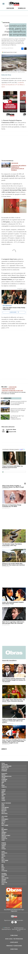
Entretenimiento (4, 819)
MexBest (3, 873)
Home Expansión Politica (6, 776)
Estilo (2, 817)
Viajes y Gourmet (4, 825)
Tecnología (3, 781)
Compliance (14, 942)
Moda (2, 857)
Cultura (3, 862)
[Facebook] (22, 49)
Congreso (3, 794)
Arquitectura (4, 769)
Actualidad (3, 844)
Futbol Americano (5, 807)
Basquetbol (3, 809)
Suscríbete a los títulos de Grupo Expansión (14, 910)
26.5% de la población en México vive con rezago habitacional (18, 410)
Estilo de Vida (4, 882)
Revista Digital (4, 813)
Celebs (2, 869)
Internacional (4, 779)
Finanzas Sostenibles (5, 835)
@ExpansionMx (12, 431)
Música (2, 823)
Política (3, 789)
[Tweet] (25, 49)
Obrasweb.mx (15, 922)
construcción (13, 387)
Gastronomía (4, 875)
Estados (3, 797)
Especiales (3, 848)
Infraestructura (5, 767)
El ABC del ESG (4, 838)
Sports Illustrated (6, 803)
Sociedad (3, 800)
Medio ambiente (4, 829)
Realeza (2, 854)
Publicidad (14, 935)
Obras (3, 763)
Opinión (3, 798)
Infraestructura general (9, 388)
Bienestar (3, 881)
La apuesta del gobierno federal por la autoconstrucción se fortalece (18, 168)
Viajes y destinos (4, 878)
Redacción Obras (11, 429)
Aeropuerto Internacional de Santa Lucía (13, 390)
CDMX (2, 795)
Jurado (2, 884)
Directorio (14, 949)
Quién (3, 851)
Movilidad (3, 834)
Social (2, 831)
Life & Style (4, 816)
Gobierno (3, 791)
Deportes (3, 820)
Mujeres (3, 785)
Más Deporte (4, 810)
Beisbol (3, 806)
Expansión (4, 773)
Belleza (2, 859)
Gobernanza (3, 832)
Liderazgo (3, 845)
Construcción (10, 8)
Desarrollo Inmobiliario (6, 766)
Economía (3, 777)
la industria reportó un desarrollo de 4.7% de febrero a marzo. (12, 85)
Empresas (3, 775)
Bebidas (3, 876)
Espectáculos (4, 853)
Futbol (2, 804)
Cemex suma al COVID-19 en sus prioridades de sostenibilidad (18, 403)
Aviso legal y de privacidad (14, 938)
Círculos (3, 856)
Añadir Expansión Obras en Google (10, 52)
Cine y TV (3, 822)
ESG (2, 784)
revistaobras (12, 922)
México (2, 792)
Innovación (3, 837)
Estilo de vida (4, 870)
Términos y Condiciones (14, 945)
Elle (2, 864)
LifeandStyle (4, 787)
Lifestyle (3, 812)
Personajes (3, 879)
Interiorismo (4, 770)
